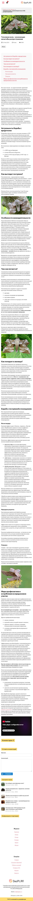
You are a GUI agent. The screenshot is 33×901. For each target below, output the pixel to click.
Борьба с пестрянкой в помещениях (15, 69)
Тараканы (16, 832)
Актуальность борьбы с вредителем (15, 56)
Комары (17, 840)
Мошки (16, 845)
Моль (3, 46)
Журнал (16, 870)
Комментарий (4, 758)
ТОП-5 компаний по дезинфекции (16, 899)
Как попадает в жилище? (11, 66)
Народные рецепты (10, 74)
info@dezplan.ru (18, 891)
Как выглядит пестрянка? (11, 58)
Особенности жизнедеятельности (14, 61)
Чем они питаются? (9, 64)
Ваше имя (3, 752)
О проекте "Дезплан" (16, 862)
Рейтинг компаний (16, 865)
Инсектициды (9, 71)
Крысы (16, 842)
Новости (16, 873)
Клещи (16, 837)
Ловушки (7, 76)
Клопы (16, 834)
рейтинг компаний (6, 709)
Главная (17, 860)
